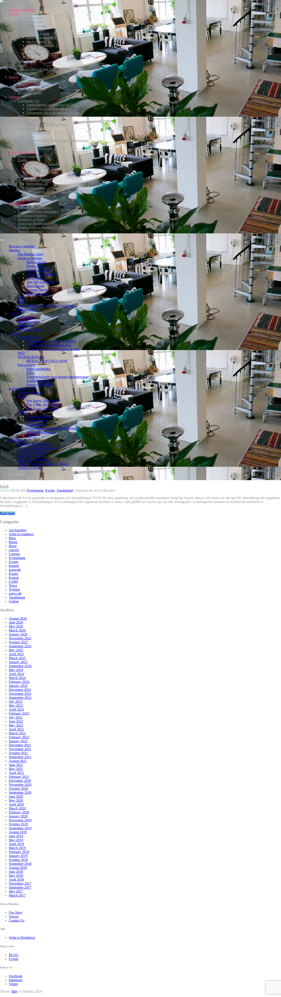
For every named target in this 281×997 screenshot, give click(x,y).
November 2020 (20, 784)
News (13, 585)
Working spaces (29, 85)
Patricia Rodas (36, 25)
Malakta (14, 14)
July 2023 (15, 701)
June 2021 (16, 765)
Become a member (22, 10)
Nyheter (14, 589)
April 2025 (16, 654)
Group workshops (30, 156)
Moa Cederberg (37, 57)
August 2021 (18, 761)
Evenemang (35, 490)
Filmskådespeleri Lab (41, 196)
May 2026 (16, 626)
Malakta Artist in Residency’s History (43, 227)
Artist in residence (30, 231)
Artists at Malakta (30, 22)
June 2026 (16, 622)
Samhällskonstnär (38, 144)
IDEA (30, 136)
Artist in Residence (22, 937)
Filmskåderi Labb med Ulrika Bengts (52, 192)
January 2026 (18, 634)
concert (14, 550)
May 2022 (16, 725)
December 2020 (20, 781)
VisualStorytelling (38, 180)
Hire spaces (26, 89)
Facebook (15, 976)
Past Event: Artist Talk (41, 172)
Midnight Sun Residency (35, 207)
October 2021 (18, 753)
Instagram (15, 980)
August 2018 (18, 868)
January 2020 (18, 816)
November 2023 (20, 694)
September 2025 (20, 646)
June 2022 (16, 721)
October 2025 (18, 642)
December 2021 (20, 745)
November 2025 (20, 638)
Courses (14, 554)
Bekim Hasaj (35, 29)
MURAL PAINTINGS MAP (46, 124)
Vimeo (13, 984)
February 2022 (19, 737)
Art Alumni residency (32, 215)
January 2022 (18, 741)
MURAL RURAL (30, 120)
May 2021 (16, 769)
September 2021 (20, 757)
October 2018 (18, 860)
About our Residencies (33, 223)
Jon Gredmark (36, 41)
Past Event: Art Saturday (43, 164)
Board (22, 65)
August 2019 (18, 832)
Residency (16, 203)
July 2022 (15, 717)
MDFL (31, 200)
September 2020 (20, 792)
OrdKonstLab (36, 188)
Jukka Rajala (35, 49)
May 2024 (16, 670)
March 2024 (17, 678)
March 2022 (17, 733)
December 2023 (20, 690)
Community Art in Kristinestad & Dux (52, 112)
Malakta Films (27, 73)
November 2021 (20, 749)
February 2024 (19, 682)
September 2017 (20, 887)
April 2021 (16, 773)
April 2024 (16, 674)
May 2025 (16, 650)
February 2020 (19, 812)
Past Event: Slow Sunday (43, 168)
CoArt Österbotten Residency (38, 211)
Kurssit (14, 577)
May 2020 (16, 800)
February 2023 (19, 713)
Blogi (12, 546)
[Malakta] (2, 2)
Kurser (13, 574)
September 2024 (20, 666)
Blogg (13, 542)
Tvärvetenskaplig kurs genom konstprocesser (57, 140)
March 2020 (17, 808)
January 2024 (18, 686)
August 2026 (18, 618)
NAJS (4, 486)
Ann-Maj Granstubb (40, 45)
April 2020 (16, 804)
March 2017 (17, 895)
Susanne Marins (37, 53)
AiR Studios (26, 81)
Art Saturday (18, 530)
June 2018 (16, 872)
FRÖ (21, 116)
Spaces (13, 77)
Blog (12, 538)
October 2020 (18, 788)
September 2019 (20, 828)
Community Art (28, 101)
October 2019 (18, 824)
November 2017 (20, 883)
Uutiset (14, 601)
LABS (22, 176)
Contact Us (16, 920)
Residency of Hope (31, 219)
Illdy (14, 991)
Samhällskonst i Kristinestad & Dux (51, 105)
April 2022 (16, 729)
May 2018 (16, 875)
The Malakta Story (30, 18)
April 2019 (16, 844)
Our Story (16, 912)
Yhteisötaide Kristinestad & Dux (49, 109)
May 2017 (16, 891)
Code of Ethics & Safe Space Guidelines (46, 69)
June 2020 (16, 796)
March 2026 (17, 630)
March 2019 (17, 848)
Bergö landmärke (38, 132)
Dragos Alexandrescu (41, 37)
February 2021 (19, 777)
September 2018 (20, 864)
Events (22, 160)
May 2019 (16, 840)
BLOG (14, 955)
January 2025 (18, 662)
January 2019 (18, 856)
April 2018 (16, 879)
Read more (7, 513)
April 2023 (16, 709)
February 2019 (19, 852)
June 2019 (16, 836)
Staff (21, 61)
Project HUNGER (39, 148)
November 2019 (20, 820)
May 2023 (16, 705)
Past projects (26, 128)
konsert (14, 566)
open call (15, 593)
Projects (14, 97)
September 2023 (20, 697)
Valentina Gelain (37, 33)
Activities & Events (22, 152)
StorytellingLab (37, 184)
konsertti (15, 570)
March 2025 (17, 658)
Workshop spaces (30, 93)
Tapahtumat (64, 490)
